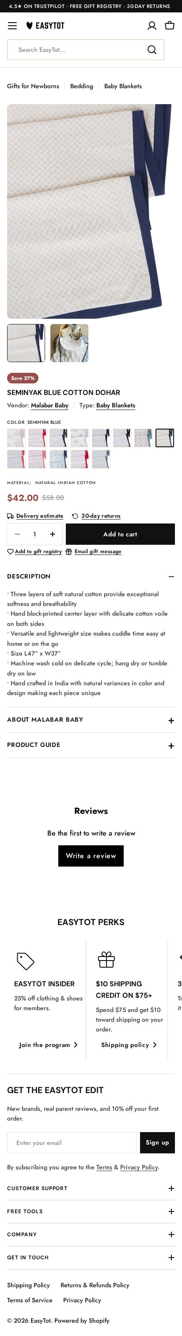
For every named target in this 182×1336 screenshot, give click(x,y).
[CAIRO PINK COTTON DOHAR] (37, 438)
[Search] (152, 49)
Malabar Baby (49, 405)
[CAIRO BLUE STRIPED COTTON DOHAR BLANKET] (58, 438)
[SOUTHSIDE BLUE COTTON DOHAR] (101, 438)
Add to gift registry (38, 551)
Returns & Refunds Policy (95, 1285)
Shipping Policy (28, 1285)
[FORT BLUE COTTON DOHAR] (80, 438)
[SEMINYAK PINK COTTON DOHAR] (16, 459)
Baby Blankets (123, 86)
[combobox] (85, 49)
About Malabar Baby (45, 719)
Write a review (91, 856)
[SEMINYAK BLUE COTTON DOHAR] (164, 438)
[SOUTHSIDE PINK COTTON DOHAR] (37, 459)
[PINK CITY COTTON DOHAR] (16, 438)
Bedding (81, 86)
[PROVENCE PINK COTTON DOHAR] (80, 459)
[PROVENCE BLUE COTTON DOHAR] (101, 459)
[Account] (152, 25)
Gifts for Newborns (33, 86)
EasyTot (40, 1320)
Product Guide (34, 744)
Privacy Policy (139, 1167)
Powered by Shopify (82, 1320)
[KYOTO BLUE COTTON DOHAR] (58, 459)
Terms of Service (30, 1300)
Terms (104, 1167)
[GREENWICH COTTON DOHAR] (122, 438)
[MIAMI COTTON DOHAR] (143, 438)
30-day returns (101, 516)
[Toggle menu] (12, 25)
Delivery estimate (39, 516)
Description (29, 576)
